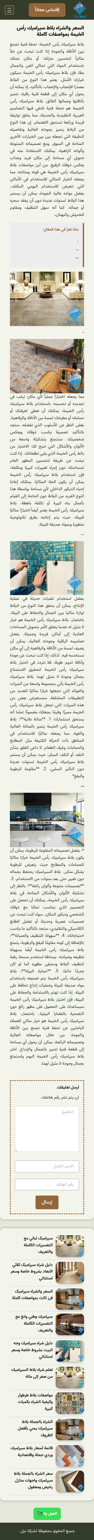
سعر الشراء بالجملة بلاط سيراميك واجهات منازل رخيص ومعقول (33, 1481)
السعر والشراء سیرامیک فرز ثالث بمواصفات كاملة (32, 1295)
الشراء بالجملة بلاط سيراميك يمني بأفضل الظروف (35, 1429)
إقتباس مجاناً (47, 10)
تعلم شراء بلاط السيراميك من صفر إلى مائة (32, 1373)
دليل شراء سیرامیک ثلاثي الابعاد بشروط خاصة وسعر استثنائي (31, 1272)
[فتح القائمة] (9, 10)
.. (77, 249)
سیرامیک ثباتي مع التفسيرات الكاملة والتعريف (38, 1245)
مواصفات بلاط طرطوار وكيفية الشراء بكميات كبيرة (35, 1402)
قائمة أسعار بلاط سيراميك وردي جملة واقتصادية (31, 1451)
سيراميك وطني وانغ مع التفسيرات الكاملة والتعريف (34, 1324)
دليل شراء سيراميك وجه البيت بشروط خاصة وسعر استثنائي (32, 1350)
